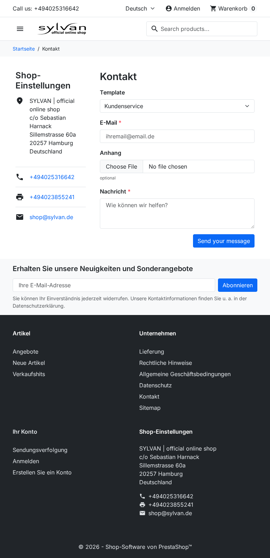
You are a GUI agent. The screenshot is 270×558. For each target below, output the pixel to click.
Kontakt (149, 396)
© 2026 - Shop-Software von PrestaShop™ (135, 546)
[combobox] (201, 28)
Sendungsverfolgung (40, 449)
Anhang (110, 152)
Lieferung (151, 351)
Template (112, 92)
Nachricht (114, 191)
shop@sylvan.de (51, 217)
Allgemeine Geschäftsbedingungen (185, 374)
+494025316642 (52, 176)
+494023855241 (52, 197)
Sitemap (150, 407)
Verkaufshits (29, 374)
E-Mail (109, 122)
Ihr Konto (25, 431)
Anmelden (26, 461)
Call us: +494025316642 (46, 8)
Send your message (224, 240)
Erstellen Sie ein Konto (42, 472)
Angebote (25, 351)
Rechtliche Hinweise (165, 362)
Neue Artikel (29, 362)
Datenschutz (155, 385)
